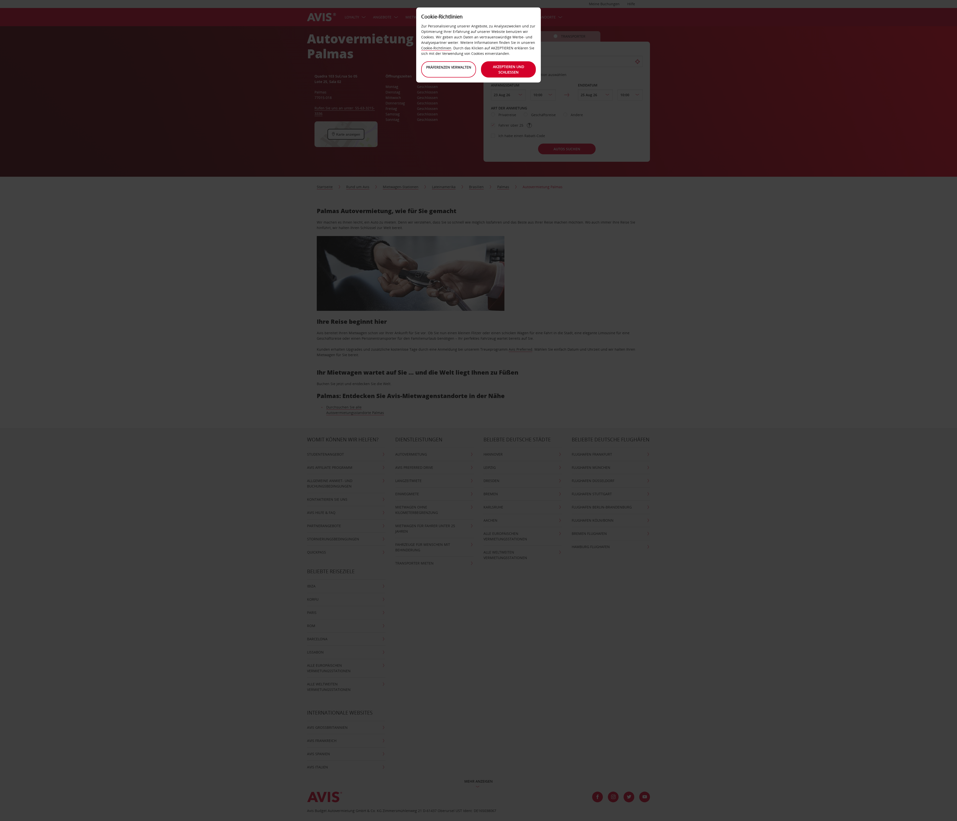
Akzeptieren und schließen (508, 69)
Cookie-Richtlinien (436, 48)
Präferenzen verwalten (448, 67)
